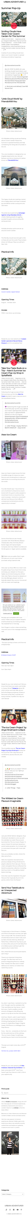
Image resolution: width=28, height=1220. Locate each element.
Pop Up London (10, 387)
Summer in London (20, 387)
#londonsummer (11, 82)
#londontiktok (10, 81)
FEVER (7, 1101)
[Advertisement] (14, 1172)
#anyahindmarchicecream (14, 774)
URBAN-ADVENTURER (13, 1213)
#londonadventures (12, 422)
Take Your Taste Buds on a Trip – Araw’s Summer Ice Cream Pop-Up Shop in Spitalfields (13, 371)
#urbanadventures (11, 420)
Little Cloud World (16, 46)
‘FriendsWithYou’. (13, 160)
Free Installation (14, 44)
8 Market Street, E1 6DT (8, 655)
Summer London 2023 (7, 741)
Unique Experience (6, 42)
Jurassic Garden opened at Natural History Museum (13, 341)
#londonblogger (10, 784)
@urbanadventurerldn (13, 65)
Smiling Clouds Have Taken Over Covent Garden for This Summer (13, 33)
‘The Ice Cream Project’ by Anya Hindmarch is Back (13, 728)
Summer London (10, 48)
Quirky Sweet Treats (9, 382)
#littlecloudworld (11, 79)
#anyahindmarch (11, 778)
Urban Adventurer (7, 39)
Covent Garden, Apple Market (10, 292)
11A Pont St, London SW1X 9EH (10, 1051)
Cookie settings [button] (7, 613)
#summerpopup (22, 416)
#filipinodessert (21, 418)
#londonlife (21, 82)
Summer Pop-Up (20, 48)
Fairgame (15, 688)
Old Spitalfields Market (12, 385)
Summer (23, 41)
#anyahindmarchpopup (13, 776)
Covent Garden (17, 42)
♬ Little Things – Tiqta (12, 788)
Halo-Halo (8, 383)
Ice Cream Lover (16, 383)
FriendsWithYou (5, 46)
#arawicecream (10, 416)
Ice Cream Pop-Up (11, 740)
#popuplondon (20, 81)
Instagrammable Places (9, 41)
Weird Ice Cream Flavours (19, 743)
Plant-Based (20, 380)
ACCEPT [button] (16, 613)
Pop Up (19, 41)
